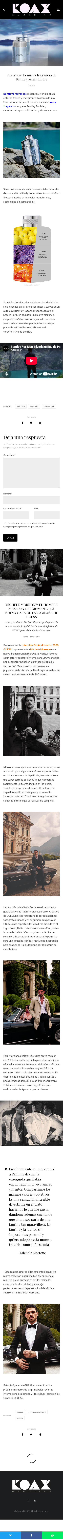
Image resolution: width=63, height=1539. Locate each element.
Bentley (34, 406)
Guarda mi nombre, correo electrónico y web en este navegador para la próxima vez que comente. (29, 525)
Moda (25, 636)
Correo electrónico (12, 508)
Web (36, 508)
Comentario (9, 455)
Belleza (31, 85)
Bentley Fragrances (15, 93)
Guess (20, 1412)
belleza (21, 406)
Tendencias (35, 636)
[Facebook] (28, 1500)
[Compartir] (22, 423)
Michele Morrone (40, 649)
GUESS (7, 649)
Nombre (7, 493)
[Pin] (40, 423)
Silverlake (49, 406)
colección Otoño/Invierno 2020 (40, 645)
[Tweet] (31, 423)
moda (20, 1418)
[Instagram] (34, 1500)
